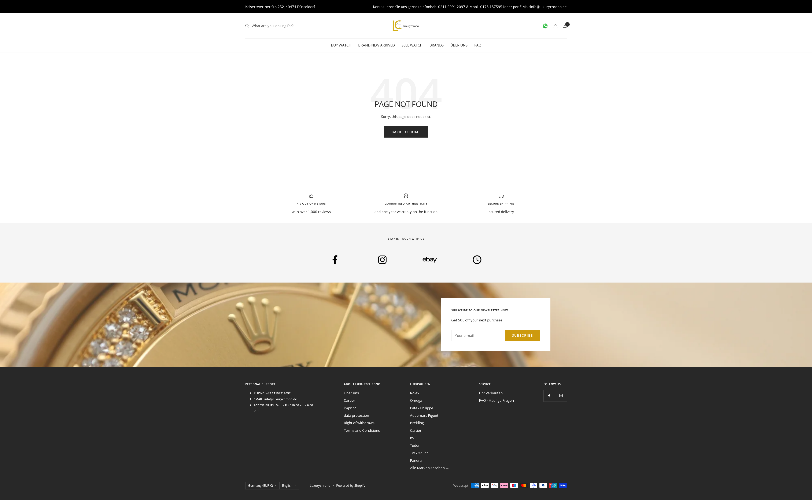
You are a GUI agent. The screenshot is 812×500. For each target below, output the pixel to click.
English (287, 485)
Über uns (351, 393)
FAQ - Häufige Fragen (496, 400)
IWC (413, 437)
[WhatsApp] (545, 26)
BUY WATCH (341, 45)
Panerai (416, 460)
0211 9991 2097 (451, 6)
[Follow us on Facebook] (549, 396)
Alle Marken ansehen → (429, 467)
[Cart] (564, 26)
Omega (416, 400)
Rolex (414, 393)
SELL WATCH (412, 45)
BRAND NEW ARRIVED (376, 45)
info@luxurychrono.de (548, 6)
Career (349, 400)
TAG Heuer (419, 452)
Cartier (415, 430)
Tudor (415, 445)
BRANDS (436, 45)
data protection (356, 415)
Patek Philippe (421, 408)
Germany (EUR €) (260, 485)
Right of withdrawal (359, 422)
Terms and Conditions (362, 430)
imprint (350, 408)
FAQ (477, 45)
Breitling (417, 422)
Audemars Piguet (424, 415)
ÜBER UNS (459, 45)
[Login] (555, 26)
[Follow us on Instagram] (561, 396)
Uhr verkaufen (491, 393)
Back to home (406, 132)
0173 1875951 (492, 6)
